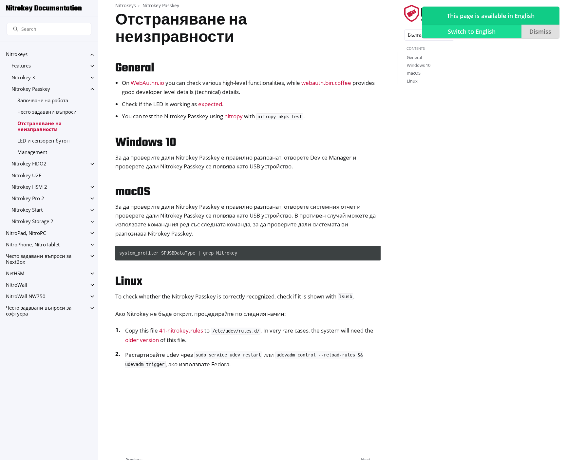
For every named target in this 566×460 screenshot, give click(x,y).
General (414, 57)
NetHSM (15, 273)
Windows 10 (418, 65)
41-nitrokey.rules (181, 330)
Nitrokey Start (27, 210)
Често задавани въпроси (47, 111)
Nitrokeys (17, 54)
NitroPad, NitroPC (26, 233)
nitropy (233, 116)
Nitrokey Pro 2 (27, 198)
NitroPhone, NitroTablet (33, 244)
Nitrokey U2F (26, 175)
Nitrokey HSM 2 (29, 186)
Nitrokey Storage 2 (32, 221)
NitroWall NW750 (26, 296)
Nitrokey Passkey (30, 89)
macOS (414, 73)
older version (142, 340)
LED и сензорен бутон (43, 140)
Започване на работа (42, 100)
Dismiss (540, 31)
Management (32, 152)
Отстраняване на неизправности (39, 126)
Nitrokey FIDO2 (29, 164)
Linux (412, 81)
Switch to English (472, 31)
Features (21, 66)
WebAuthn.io (147, 82)
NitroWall (16, 284)
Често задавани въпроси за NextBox (38, 259)
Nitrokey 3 (23, 77)
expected (210, 104)
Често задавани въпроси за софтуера (38, 311)
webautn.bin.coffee (326, 82)
